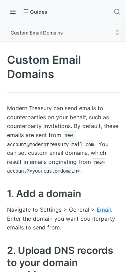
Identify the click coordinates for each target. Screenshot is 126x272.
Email (104, 209)
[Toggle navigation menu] (12, 11)
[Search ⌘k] (116, 11)
